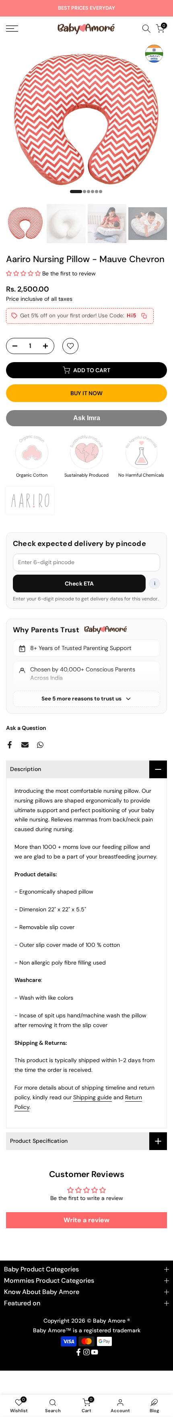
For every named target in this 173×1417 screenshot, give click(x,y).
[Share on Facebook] (9, 744)
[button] (24, 273)
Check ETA (79, 583)
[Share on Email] (25, 744)
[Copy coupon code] (144, 315)
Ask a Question (26, 727)
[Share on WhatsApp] (40, 744)
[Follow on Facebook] (78, 1352)
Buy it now (86, 393)
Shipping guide (92, 1097)
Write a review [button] (86, 1220)
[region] (86, 666)
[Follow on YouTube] (94, 1352)
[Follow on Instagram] (86, 1352)
